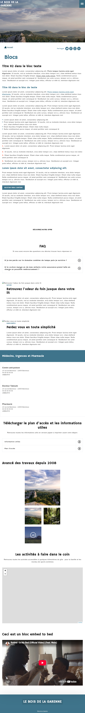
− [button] (5, 573)
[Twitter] (67, 48)
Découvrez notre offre (42, 230)
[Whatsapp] (75, 48)
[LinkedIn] (79, 48)
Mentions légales (42, 711)
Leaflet (80, 622)
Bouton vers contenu (13, 188)
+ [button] (5, 570)
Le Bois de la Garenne (9, 4)
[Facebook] (71, 48)
